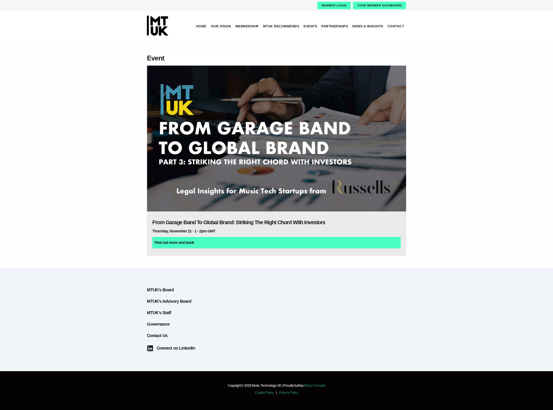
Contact (396, 26)
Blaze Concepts (315, 385)
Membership (247, 26)
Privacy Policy (288, 392)
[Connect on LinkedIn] (171, 348)
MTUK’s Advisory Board (169, 301)
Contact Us (157, 335)
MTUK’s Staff (159, 312)
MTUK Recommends (281, 26)
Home (201, 26)
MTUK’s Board (160, 289)
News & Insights (367, 26)
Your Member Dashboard (379, 5)
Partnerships (334, 26)
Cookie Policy (264, 392)
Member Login (334, 5)
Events (310, 26)
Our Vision (221, 26)
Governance (158, 324)
